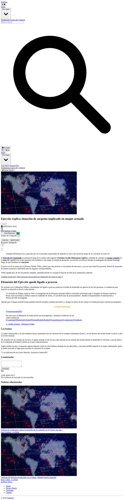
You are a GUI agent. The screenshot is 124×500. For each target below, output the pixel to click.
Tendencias (5, 20)
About (8, 486)
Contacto (21, 20)
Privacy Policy (11, 488)
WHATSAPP (14, 240)
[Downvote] (6, 224)
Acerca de (14, 20)
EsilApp (10, 498)
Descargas (6, 9)
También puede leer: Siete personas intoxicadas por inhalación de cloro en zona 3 (32, 277)
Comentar (5, 369)
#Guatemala (10, 320)
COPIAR (5, 240)
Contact (9, 493)
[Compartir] (18, 233)
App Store (5, 166)
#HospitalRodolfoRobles (39, 320)
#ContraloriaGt (68, 320)
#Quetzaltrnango (55, 320)
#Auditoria (78, 320)
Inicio (3, 7)
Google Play (14, 166)
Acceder (7, 148)
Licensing (9, 490)
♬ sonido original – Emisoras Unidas (20, 324)
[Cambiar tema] (3, 4)
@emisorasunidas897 (14, 311)
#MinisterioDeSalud (22, 320)
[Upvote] (2, 224)
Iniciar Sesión (9, 170)
